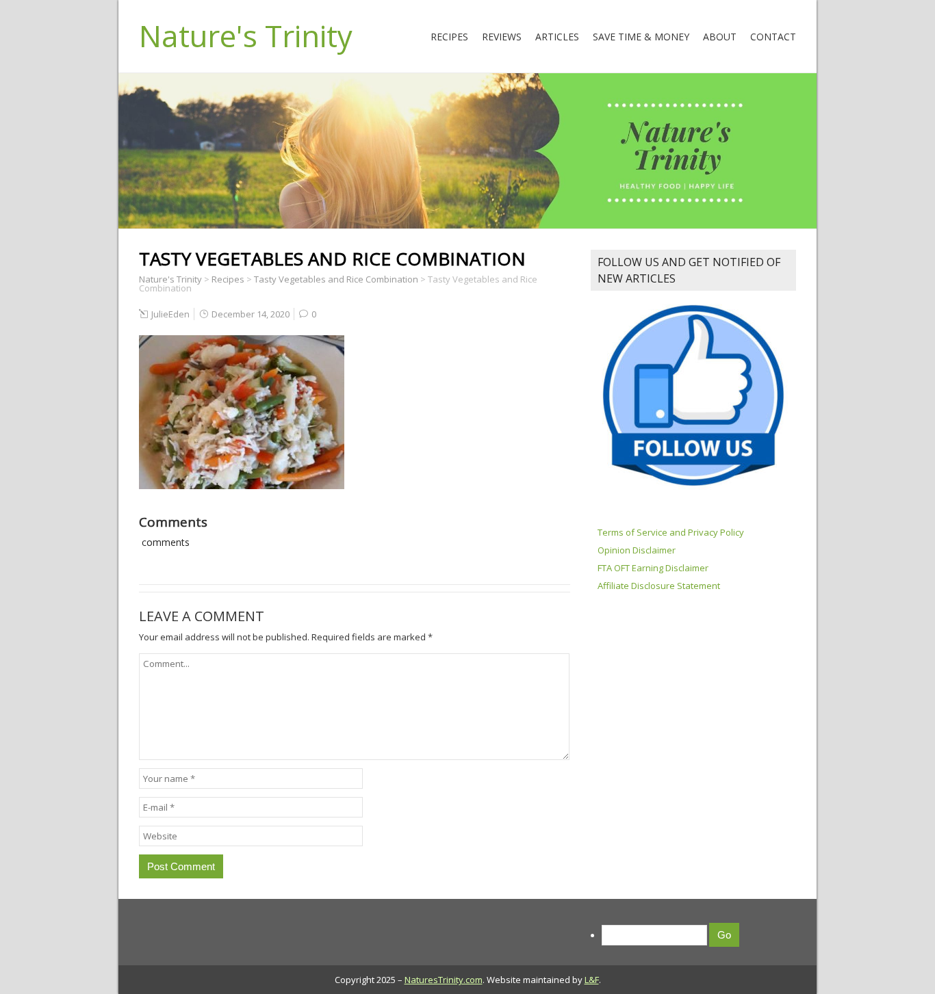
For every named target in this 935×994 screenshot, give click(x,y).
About (720, 36)
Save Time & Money (641, 36)
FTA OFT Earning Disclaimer (653, 568)
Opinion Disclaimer (637, 550)
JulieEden (170, 314)
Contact (773, 36)
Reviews (502, 36)
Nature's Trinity (246, 35)
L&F (592, 979)
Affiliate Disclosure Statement (659, 585)
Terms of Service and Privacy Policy (671, 532)
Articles (557, 36)
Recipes (449, 36)
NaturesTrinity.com (444, 979)
